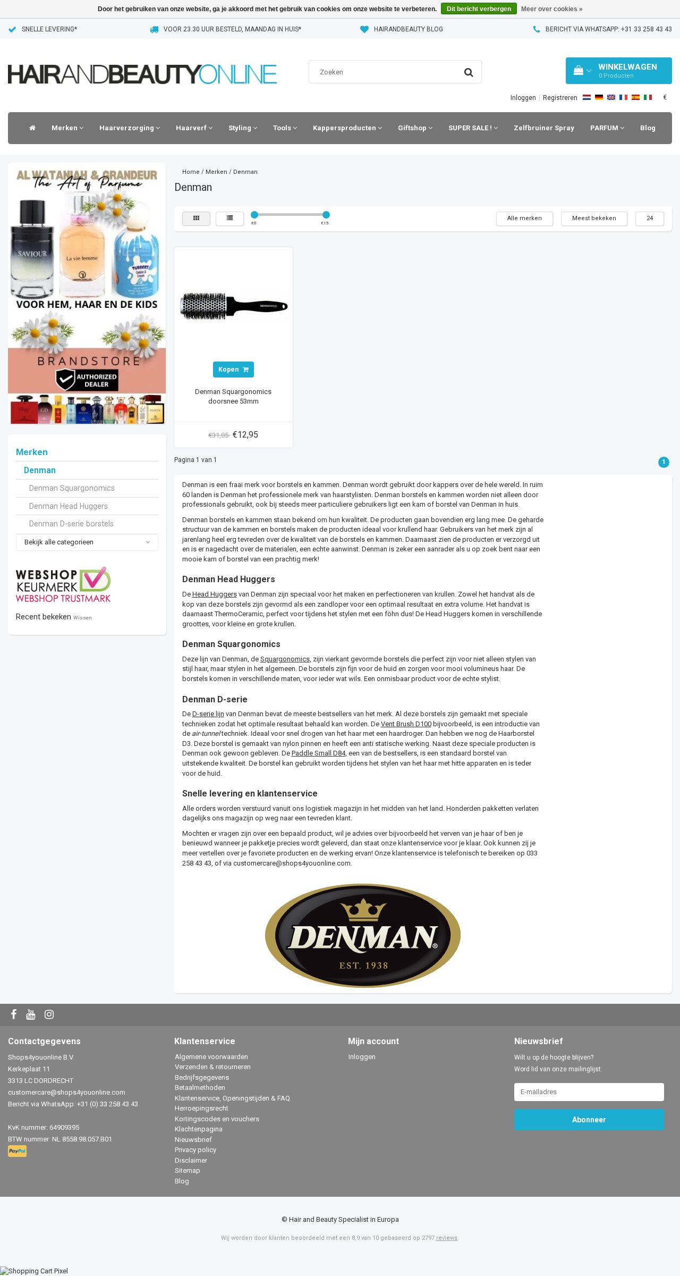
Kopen (229, 369)
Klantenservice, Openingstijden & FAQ (232, 1098)
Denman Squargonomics (72, 488)
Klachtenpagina (199, 1129)
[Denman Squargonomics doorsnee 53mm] (233, 306)
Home (191, 172)
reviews (446, 1238)
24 (650, 218)
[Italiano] (648, 97)
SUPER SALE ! (471, 128)
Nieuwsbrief (193, 1140)
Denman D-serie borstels (71, 523)
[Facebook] (15, 1015)
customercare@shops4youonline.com (292, 863)
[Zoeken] (468, 72)
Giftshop (413, 128)
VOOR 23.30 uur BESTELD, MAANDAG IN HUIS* (232, 29)
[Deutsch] (599, 97)
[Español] (636, 97)
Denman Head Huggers (68, 506)
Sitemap (187, 1170)
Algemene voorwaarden (211, 1057)
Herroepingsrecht (201, 1108)
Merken (65, 128)
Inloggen (523, 98)
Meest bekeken (594, 218)
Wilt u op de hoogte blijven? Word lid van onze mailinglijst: (558, 1063)
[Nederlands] (587, 97)
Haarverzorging (127, 128)
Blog (648, 128)
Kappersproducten (345, 128)
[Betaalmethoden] (18, 1151)
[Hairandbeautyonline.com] (142, 61)
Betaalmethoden (200, 1088)
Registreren (560, 98)
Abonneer (589, 1119)
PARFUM (605, 128)
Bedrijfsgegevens (202, 1077)
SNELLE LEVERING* (49, 29)
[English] (611, 97)
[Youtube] (32, 1015)
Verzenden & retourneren (213, 1067)
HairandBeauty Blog (408, 29)
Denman (40, 470)
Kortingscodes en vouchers (217, 1119)
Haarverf (192, 128)
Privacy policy (195, 1150)
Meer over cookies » (552, 9)
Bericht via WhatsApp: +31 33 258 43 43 (609, 29)
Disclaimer (191, 1160)
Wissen (82, 617)
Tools (283, 128)
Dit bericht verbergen (479, 9)
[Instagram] (50, 1015)
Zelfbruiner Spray (544, 128)
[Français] (623, 97)
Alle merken (524, 218)
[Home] (30, 128)
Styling (240, 128)
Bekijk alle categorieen (59, 542)
